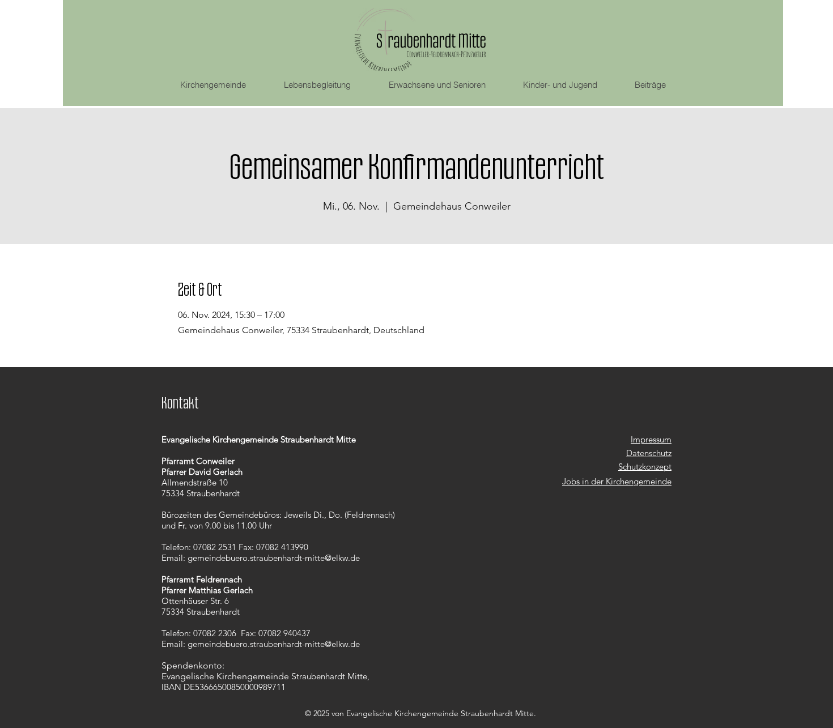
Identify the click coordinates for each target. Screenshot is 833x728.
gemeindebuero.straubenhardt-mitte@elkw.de (274, 557)
